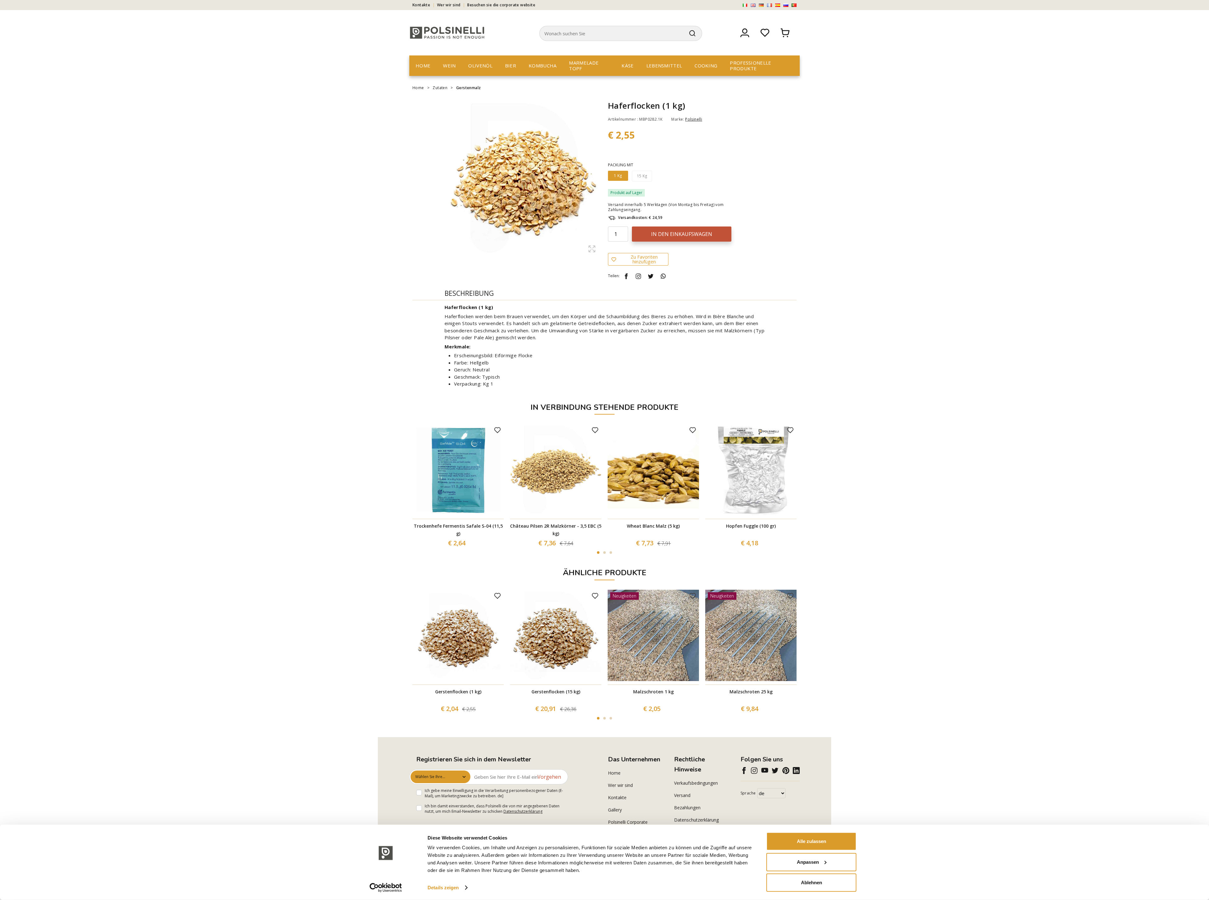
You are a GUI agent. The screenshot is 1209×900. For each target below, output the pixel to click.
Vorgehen (549, 776)
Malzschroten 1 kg (653, 692)
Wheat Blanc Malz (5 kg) (653, 526)
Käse (627, 65)
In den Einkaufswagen (681, 234)
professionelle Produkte (750, 66)
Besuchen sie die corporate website (501, 5)
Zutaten (440, 87)
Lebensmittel (664, 65)
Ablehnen (811, 882)
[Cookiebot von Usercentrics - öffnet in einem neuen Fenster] (385, 887)
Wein (449, 65)
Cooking (706, 65)
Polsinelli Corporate (628, 822)
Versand (682, 795)
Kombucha (542, 65)
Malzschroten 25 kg (751, 692)
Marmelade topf (584, 66)
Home (423, 65)
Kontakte (421, 5)
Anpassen (808, 861)
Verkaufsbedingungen (696, 783)
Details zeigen (443, 887)
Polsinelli (693, 119)
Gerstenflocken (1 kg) (458, 692)
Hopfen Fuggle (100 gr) (751, 526)
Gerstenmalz (468, 87)
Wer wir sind (449, 5)
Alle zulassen (811, 841)
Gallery (615, 810)
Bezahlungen (687, 808)
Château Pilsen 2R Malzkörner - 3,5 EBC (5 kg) (555, 529)
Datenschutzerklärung (522, 811)
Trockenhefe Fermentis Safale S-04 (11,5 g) (458, 529)
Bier (510, 65)
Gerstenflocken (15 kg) (555, 692)
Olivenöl (480, 65)
